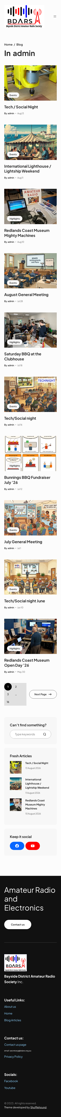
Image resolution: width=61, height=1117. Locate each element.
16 (8, 701)
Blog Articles (12, 1020)
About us (10, 1006)
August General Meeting (26, 294)
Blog (19, 44)
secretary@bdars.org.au (20, 1050)
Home (8, 44)
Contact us (18, 924)
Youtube (9, 1088)
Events (13, 95)
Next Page (40, 694)
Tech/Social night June (24, 600)
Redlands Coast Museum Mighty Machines (26, 233)
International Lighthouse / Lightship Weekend (27, 168)
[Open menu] (55, 16)
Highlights (15, 218)
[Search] (46, 734)
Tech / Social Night (21, 106)
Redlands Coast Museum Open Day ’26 (26, 662)
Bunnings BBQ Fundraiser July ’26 (27, 480)
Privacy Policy (13, 1056)
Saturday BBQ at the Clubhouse (22, 356)
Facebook (11, 1081)
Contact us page (15, 1044)
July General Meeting (23, 541)
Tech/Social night (20, 418)
